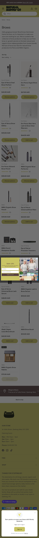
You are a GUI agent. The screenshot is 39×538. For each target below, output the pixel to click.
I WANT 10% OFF (10, 274)
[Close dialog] (37, 258)
